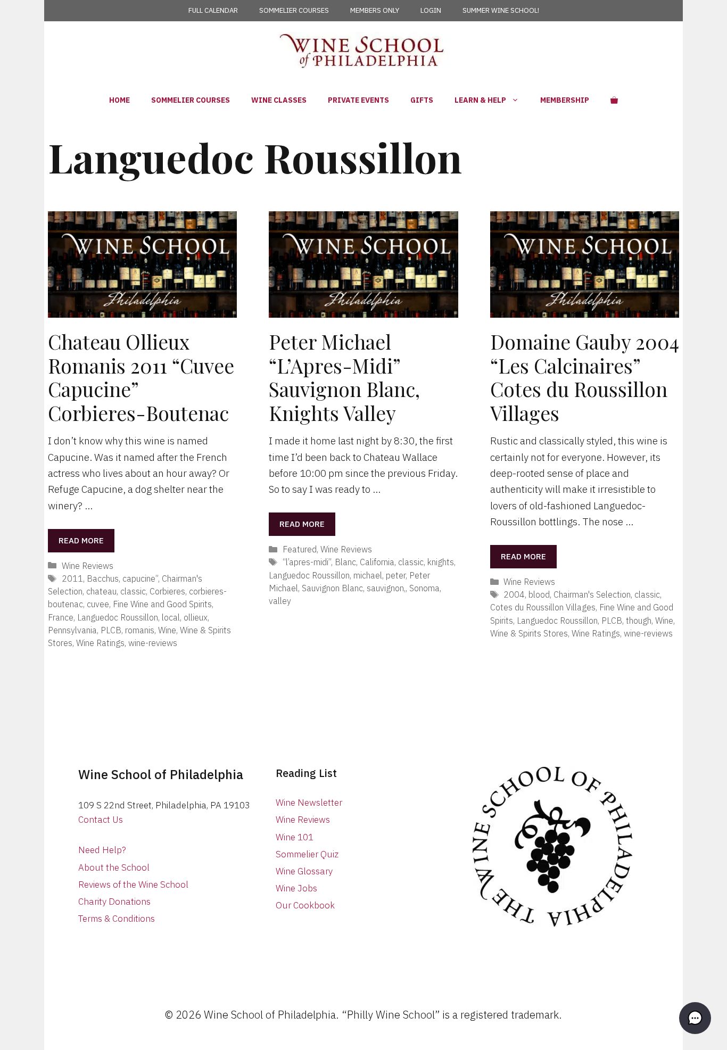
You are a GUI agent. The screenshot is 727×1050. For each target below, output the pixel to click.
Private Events (358, 100)
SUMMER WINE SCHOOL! (500, 10)
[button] (695, 1018)
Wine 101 (294, 837)
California (377, 561)
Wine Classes (279, 100)
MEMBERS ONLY (374, 10)
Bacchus (103, 578)
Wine (167, 629)
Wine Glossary (304, 871)
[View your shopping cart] (614, 100)
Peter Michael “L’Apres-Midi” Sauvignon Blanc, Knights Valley (344, 376)
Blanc (345, 561)
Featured (300, 549)
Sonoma (424, 587)
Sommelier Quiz (307, 854)
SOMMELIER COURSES (294, 10)
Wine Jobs (296, 888)
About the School (114, 867)
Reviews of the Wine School (133, 884)
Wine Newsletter (309, 802)
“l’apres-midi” (307, 561)
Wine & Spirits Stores (529, 633)
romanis (139, 629)
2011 (72, 578)
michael (367, 575)
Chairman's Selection (592, 594)
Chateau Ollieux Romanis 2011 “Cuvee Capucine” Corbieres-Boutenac (141, 376)
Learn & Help (480, 100)
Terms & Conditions (116, 918)
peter (396, 575)
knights (440, 561)
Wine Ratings (100, 642)
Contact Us (100, 819)
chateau (101, 591)
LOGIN (430, 10)
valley (280, 600)
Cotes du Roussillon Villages (543, 607)
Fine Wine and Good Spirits (162, 603)
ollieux (196, 617)
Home (119, 100)
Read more (81, 540)
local (171, 617)
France (60, 617)
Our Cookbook (305, 905)
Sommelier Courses (190, 100)
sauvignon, (386, 587)
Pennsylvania (72, 629)
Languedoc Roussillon (117, 617)
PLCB (111, 629)
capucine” (140, 578)
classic (133, 591)
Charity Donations (114, 901)
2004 (514, 594)
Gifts (421, 100)
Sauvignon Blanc (332, 587)
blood (539, 594)
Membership (564, 100)
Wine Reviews (87, 565)
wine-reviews (152, 642)
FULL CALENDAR (213, 10)
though (638, 620)
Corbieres (167, 591)
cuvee (98, 603)
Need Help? (102, 850)
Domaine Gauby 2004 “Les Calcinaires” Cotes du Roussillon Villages (584, 376)
